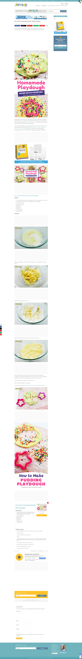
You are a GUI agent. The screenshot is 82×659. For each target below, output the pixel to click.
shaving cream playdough (20, 128)
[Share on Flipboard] (1, 334)
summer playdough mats (31, 122)
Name (17, 620)
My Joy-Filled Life (21, 5)
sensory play (38, 600)
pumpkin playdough (41, 127)
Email (17, 624)
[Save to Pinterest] (1, 330)
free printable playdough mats (30, 385)
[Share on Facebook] (1, 326)
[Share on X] (1, 328)
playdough (33, 600)
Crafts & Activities (29, 600)
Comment (18, 611)
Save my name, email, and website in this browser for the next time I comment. (30, 635)
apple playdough (32, 127)
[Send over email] (1, 332)
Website (17, 629)
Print (42, 515)
